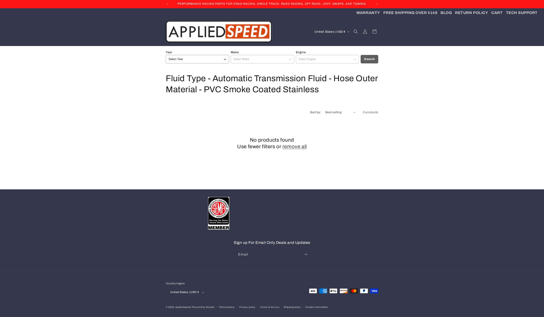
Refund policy (227, 307)
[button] (355, 31)
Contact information (316, 307)
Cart (497, 13)
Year (169, 52)
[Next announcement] (376, 4)
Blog (446, 13)
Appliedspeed (183, 307)
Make (235, 52)
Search (369, 59)
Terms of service (269, 307)
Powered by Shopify (203, 307)
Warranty (368, 13)
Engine (301, 52)
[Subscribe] (305, 254)
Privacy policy (247, 307)
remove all (294, 146)
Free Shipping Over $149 (410, 13)
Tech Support (522, 13)
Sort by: (315, 112)
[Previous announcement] (167, 4)
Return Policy (471, 13)
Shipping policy (292, 307)
